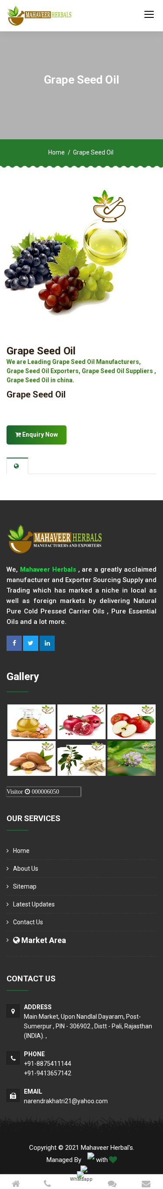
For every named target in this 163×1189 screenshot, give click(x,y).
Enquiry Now (39, 434)
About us (25, 868)
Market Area (43, 940)
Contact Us (28, 922)
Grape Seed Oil (41, 351)
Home (56, 152)
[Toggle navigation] (149, 14)
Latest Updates (34, 904)
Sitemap (25, 886)
